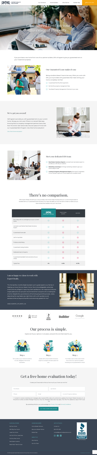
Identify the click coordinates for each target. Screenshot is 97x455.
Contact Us (56, 426)
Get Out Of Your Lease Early (16, 435)
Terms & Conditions (66, 404)
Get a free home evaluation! (14, 131)
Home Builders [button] (54, 2)
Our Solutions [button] (42, 2)
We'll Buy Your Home (15, 429)
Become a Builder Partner (38, 429)
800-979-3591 (57, 429)
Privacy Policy (54, 404)
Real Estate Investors (15, 441)
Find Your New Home (15, 438)
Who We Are (35, 440)
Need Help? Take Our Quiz (16, 444)
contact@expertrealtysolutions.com (62, 432)
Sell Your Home (13, 426)
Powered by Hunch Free (85, 452)
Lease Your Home (14, 432)
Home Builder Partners (37, 426)
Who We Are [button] (65, 2)
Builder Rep (77, 2)
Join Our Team (35, 443)
